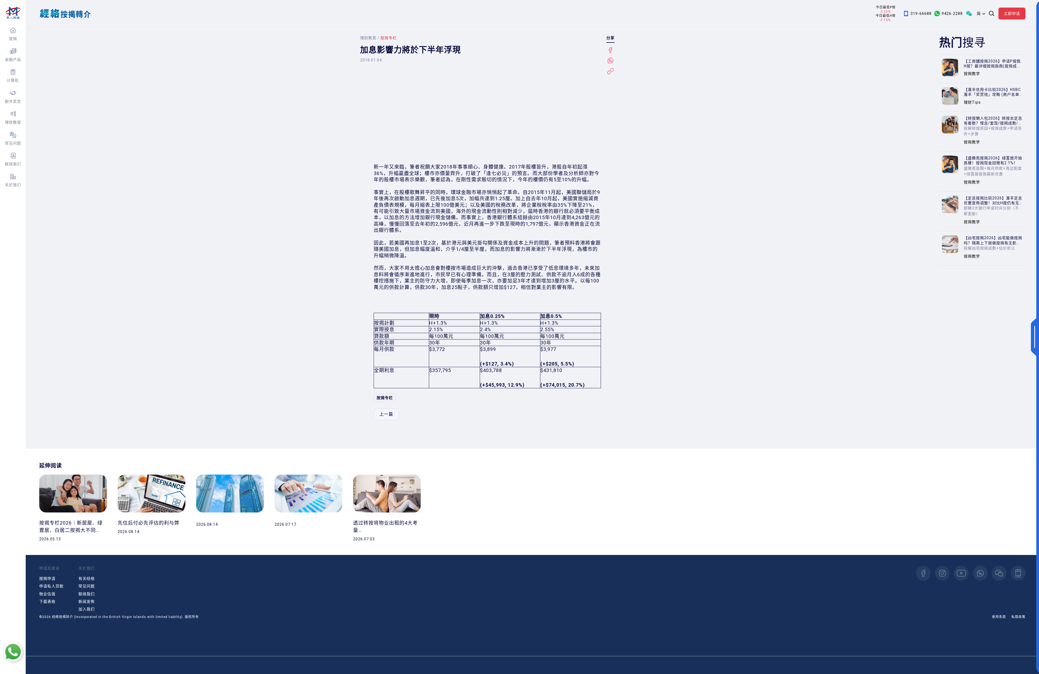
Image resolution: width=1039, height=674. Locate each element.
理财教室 (13, 122)
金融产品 (13, 59)
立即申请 (1012, 13)
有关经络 (86, 578)
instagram (942, 573)
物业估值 (47, 594)
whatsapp (980, 573)
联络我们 (13, 164)
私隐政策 (1018, 617)
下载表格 (47, 601)
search (991, 13)
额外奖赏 (13, 101)
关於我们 (13, 185)
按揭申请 (47, 578)
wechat (999, 573)
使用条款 (999, 617)
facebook (923, 573)
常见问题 (13, 143)
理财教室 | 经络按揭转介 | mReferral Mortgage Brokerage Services (12, 13)
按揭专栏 (385, 398)
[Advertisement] (487, 118)
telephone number (1018, 573)
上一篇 (386, 414)
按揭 (13, 39)
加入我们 (86, 609)
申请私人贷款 (51, 586)
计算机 (13, 80)
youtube (961, 573)
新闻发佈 (86, 601)
